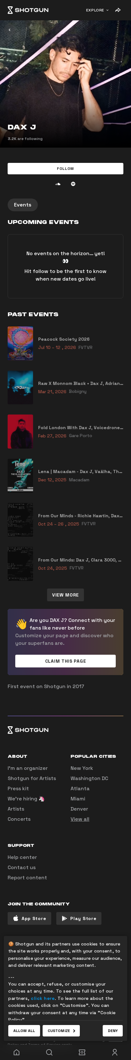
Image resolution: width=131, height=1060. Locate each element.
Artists (16, 808)
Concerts (19, 819)
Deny (113, 1030)
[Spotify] (73, 184)
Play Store (83, 918)
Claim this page (65, 661)
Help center (22, 857)
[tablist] (65, 205)
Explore (95, 10)
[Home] (28, 10)
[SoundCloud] (58, 184)
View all (80, 819)
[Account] (114, 1052)
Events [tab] (22, 204)
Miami (78, 798)
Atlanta (80, 788)
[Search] (49, 1052)
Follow (65, 168)
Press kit (18, 788)
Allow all (24, 1030)
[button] (65, 168)
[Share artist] (117, 10)
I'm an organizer (28, 768)
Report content (27, 877)
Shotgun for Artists (32, 778)
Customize (59, 1030)
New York (82, 768)
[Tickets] (82, 1052)
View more (65, 595)
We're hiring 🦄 (26, 798)
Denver (79, 808)
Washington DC (89, 778)
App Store (34, 918)
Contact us (22, 867)
